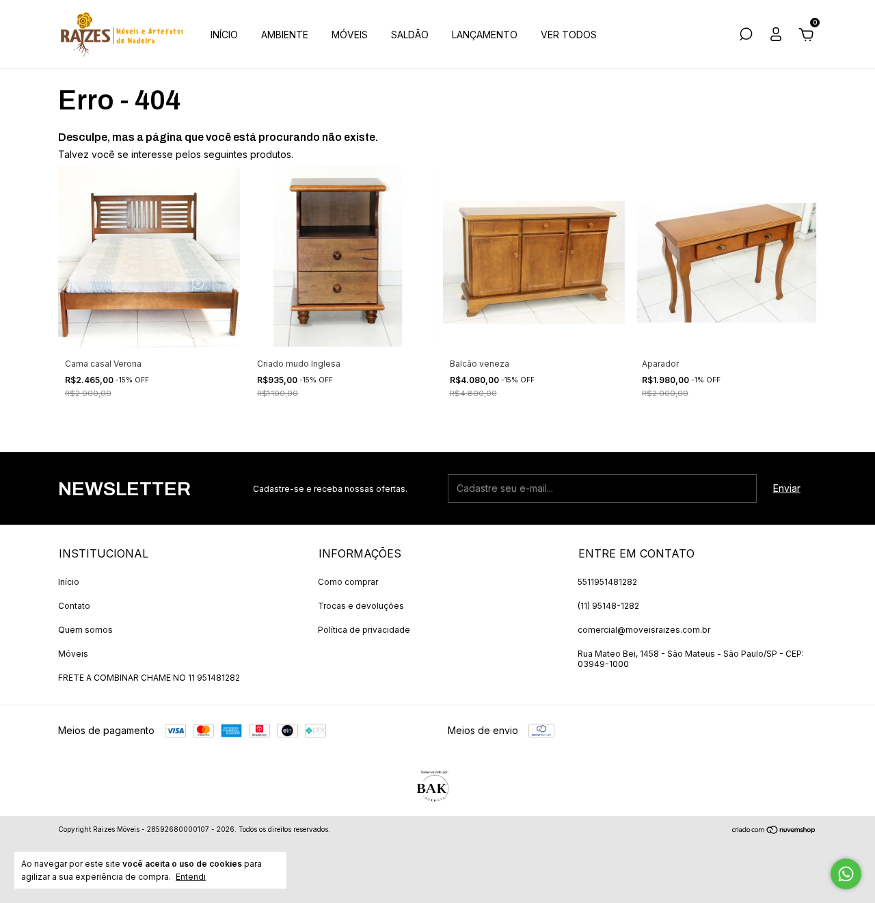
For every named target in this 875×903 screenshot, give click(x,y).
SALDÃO (410, 34)
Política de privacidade (364, 630)
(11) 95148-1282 (608, 606)
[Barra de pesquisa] (746, 36)
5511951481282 (607, 582)
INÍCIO (224, 34)
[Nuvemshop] (774, 831)
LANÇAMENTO (484, 34)
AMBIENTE (284, 34)
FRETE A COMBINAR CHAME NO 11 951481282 (149, 677)
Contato (74, 606)
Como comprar (348, 582)
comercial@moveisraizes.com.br (644, 630)
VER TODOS (569, 34)
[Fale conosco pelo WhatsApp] (846, 874)
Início (68, 582)
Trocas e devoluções (361, 606)
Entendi (191, 877)
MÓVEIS (350, 34)
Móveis (73, 654)
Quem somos (85, 630)
